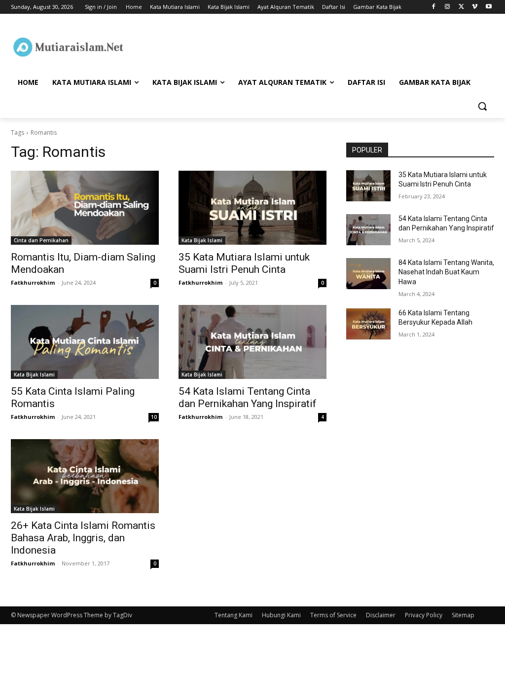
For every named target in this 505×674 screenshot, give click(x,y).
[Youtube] (488, 7)
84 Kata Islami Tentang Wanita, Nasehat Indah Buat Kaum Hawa (446, 272)
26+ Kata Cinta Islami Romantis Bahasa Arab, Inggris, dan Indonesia (83, 538)
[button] (482, 106)
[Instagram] (447, 7)
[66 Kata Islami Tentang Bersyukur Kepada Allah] (368, 323)
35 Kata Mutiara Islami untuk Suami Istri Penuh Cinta (244, 263)
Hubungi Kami (281, 615)
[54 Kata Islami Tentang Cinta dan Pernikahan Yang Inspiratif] (252, 342)
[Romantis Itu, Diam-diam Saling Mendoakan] (85, 208)
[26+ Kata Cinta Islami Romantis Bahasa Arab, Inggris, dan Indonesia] (85, 476)
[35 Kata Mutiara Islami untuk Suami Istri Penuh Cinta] (252, 208)
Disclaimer (381, 615)
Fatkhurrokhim (33, 282)
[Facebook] (433, 7)
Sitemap (463, 615)
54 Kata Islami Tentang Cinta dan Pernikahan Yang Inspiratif (248, 397)
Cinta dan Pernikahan (41, 240)
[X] (461, 7)
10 (154, 416)
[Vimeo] (474, 7)
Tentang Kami (233, 615)
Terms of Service (333, 615)
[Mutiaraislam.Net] (69, 47)
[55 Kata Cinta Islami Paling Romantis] (85, 342)
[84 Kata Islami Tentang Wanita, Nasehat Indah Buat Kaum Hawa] (368, 273)
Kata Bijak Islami (201, 240)
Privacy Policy (423, 615)
